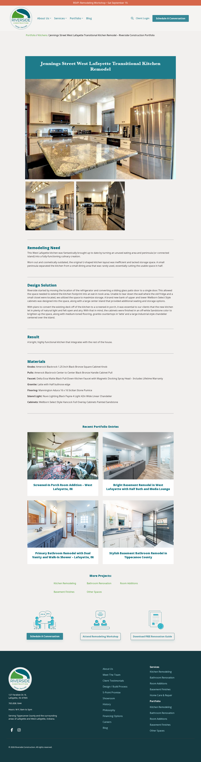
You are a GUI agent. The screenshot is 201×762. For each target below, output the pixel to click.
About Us (43, 18)
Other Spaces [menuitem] (157, 730)
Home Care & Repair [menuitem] (161, 695)
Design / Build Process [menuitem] (115, 686)
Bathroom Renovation (99, 583)
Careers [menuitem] (107, 722)
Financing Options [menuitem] (113, 716)
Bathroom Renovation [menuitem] (162, 677)
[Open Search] (132, 18)
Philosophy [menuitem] (109, 710)
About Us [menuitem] (108, 669)
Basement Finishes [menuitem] (160, 689)
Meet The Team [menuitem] (111, 674)
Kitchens (42, 35)
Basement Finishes (64, 591)
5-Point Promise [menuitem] (112, 692)
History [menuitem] (107, 704)
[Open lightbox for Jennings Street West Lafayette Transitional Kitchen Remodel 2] (100, 206)
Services (59, 18)
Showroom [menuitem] (109, 698)
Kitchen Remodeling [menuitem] (161, 671)
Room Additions (129, 583)
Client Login (142, 18)
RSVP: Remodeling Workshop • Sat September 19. (100, 2)
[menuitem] (155, 701)
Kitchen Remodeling (65, 583)
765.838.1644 (15, 703)
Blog (89, 18)
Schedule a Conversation (170, 18)
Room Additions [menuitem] (158, 683)
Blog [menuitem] (105, 727)
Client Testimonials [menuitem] (113, 680)
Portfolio (75, 18)
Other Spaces (94, 591)
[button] (12, 731)
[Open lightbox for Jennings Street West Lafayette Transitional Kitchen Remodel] (49, 206)
